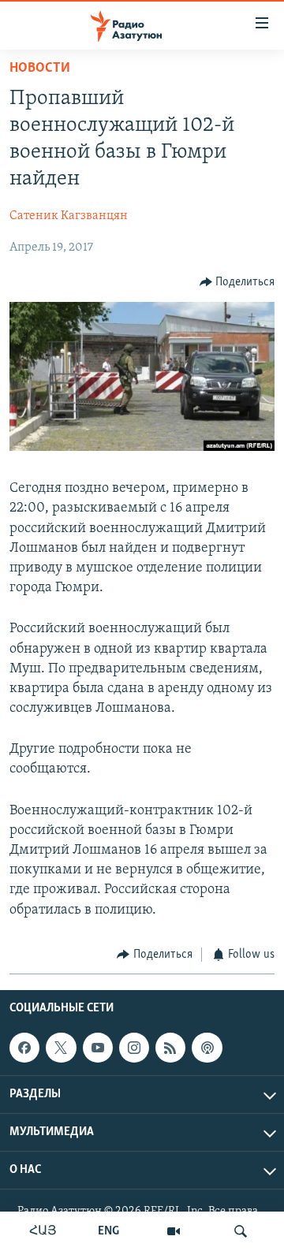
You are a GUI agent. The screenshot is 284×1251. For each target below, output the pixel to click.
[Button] (237, 282)
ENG (108, 1231)
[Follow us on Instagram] (134, 1048)
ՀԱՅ (43, 1231)
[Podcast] (207, 1048)
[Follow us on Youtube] (98, 1048)
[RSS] (170, 1048)
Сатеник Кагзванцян (68, 216)
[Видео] (173, 1231)
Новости (39, 68)
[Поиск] (240, 1231)
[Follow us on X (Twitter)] (61, 1048)
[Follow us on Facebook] (24, 1048)
